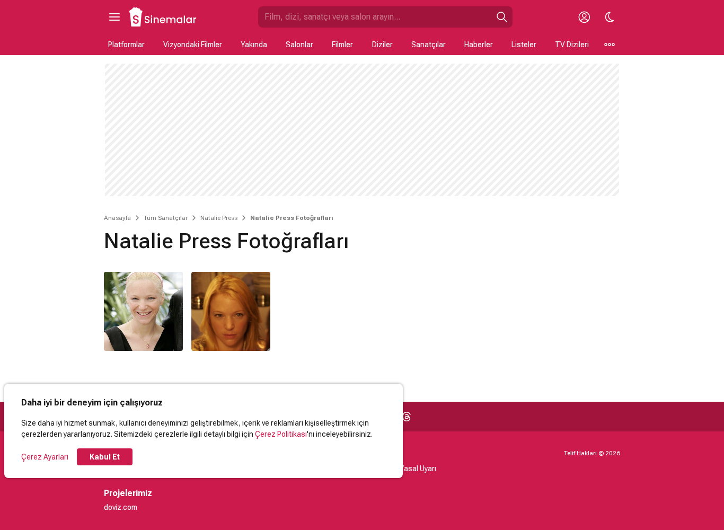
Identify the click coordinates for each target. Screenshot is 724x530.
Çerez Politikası (281, 434)
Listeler (523, 44)
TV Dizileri (572, 44)
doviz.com (120, 507)
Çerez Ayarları (44, 457)
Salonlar (299, 44)
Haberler (478, 44)
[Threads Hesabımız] (406, 416)
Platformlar (126, 44)
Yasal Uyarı (418, 468)
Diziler (382, 44)
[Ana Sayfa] (163, 17)
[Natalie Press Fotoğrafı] (143, 311)
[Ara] (502, 17)
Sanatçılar (428, 44)
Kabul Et (105, 457)
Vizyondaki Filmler (192, 44)
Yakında (254, 44)
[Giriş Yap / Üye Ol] (584, 17)
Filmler (342, 44)
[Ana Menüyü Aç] (114, 17)
